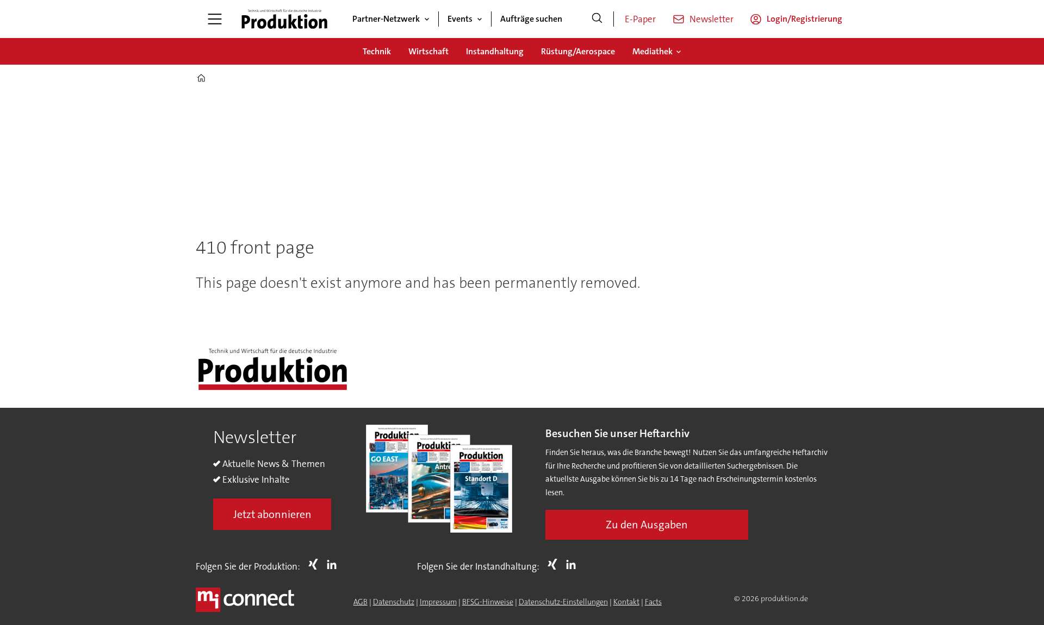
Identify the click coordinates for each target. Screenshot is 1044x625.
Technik (377, 51)
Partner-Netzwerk (386, 18)
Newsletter (711, 19)
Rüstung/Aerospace (578, 51)
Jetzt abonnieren (272, 514)
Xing (316, 564)
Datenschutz (393, 602)
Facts (653, 602)
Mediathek (652, 51)
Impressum (438, 602)
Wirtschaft (428, 51)
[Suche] (597, 19)
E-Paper (640, 19)
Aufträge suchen (531, 18)
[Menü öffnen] (214, 19)
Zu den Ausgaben (647, 524)
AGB (360, 602)
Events (460, 18)
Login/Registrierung (804, 18)
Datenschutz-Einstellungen (563, 602)
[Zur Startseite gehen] (284, 19)
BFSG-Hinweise (487, 602)
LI (334, 564)
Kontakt (626, 602)
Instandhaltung (495, 51)
